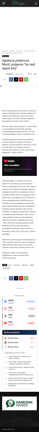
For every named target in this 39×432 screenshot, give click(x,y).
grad (9, 265)
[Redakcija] (3, 74)
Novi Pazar (19, 51)
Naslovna (5, 51)
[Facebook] (11, 79)
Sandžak (11, 51)
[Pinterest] (21, 79)
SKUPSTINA (6, 268)
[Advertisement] (19, 27)
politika (32, 265)
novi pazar (17, 265)
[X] (16, 79)
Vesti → (32, 338)
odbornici (25, 265)
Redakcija (10, 74)
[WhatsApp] (26, 79)
